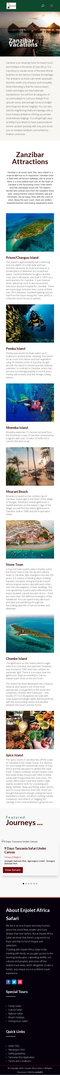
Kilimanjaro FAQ (16, 1049)
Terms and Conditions (19, 1061)
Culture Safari (15, 1009)
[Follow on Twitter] (14, 982)
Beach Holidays (16, 1017)
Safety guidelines (16, 1053)
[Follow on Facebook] (8, 982)
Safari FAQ (13, 1045)
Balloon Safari (15, 1013)
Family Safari (14, 1006)
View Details (13, 870)
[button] (23, 883)
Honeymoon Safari (18, 1021)
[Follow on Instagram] (20, 982)
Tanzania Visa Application (21, 1057)
